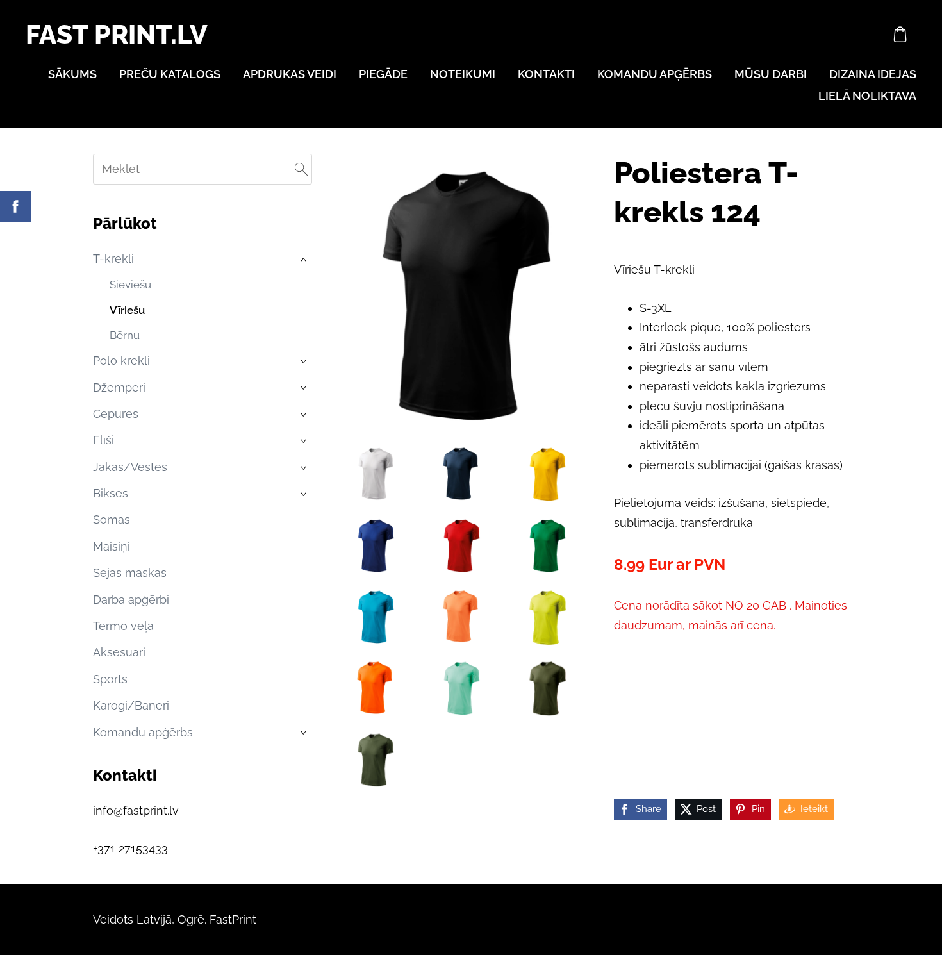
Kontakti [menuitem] (546, 74)
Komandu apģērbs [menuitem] (654, 74)
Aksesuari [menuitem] (119, 652)
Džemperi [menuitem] (119, 387)
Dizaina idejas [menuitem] (872, 74)
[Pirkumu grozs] (900, 34)
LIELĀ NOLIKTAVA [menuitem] (867, 96)
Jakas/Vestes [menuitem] (130, 467)
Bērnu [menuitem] (125, 335)
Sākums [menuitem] (72, 74)
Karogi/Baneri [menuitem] (131, 705)
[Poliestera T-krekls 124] (374, 473)
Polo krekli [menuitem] (121, 360)
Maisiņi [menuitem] (111, 546)
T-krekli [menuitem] (113, 258)
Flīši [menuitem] (103, 440)
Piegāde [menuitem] (383, 74)
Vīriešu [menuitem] (127, 310)
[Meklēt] (301, 169)
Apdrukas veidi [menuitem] (289, 74)
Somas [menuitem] (111, 519)
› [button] (305, 259)
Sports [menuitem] (110, 679)
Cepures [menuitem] (115, 413)
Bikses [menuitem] (110, 493)
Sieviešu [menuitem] (130, 284)
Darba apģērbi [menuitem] (131, 599)
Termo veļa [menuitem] (123, 626)
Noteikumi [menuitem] (462, 74)
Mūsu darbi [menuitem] (770, 74)
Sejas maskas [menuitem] (130, 572)
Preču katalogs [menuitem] (169, 74)
